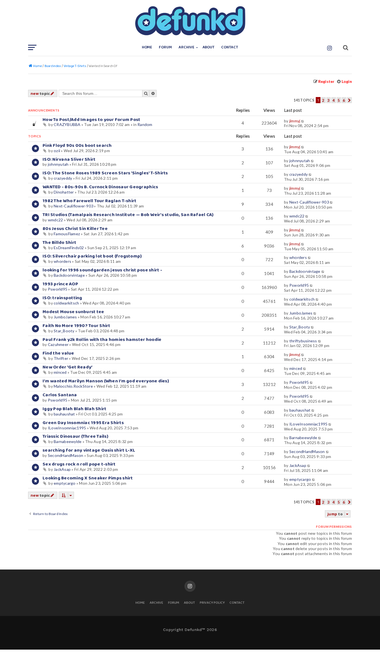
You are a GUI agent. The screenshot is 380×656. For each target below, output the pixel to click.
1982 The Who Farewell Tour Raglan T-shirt (90, 201)
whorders (62, 261)
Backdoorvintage (69, 275)
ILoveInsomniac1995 (67, 427)
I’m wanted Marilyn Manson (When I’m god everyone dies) (106, 381)
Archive (186, 47)
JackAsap (62, 469)
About (209, 47)
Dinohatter (64, 192)
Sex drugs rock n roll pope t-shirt (79, 464)
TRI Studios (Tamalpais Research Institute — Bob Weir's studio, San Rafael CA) (128, 215)
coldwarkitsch (66, 303)
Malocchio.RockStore (73, 386)
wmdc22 (55, 219)
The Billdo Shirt (59, 242)
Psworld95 (57, 289)
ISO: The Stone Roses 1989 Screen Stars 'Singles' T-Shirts (105, 173)
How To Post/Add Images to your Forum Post (91, 119)
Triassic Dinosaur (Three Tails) (75, 436)
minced (60, 372)
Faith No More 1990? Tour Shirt (76, 326)
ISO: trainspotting (62, 298)
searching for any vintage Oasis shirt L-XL (89, 450)
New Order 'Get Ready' (67, 367)
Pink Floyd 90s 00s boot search (77, 145)
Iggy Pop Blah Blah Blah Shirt (74, 409)
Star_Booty (64, 330)
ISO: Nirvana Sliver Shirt (69, 159)
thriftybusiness (303, 340)
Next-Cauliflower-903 (73, 206)
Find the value (58, 353)
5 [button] (339, 100)
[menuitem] (344, 81)
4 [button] (333, 100)
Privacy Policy (212, 603)
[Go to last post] (303, 120)
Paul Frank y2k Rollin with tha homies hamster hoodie (102, 339)
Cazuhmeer (58, 344)
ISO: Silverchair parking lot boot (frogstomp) (92, 256)
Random (144, 124)
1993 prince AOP (60, 284)
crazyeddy (63, 178)
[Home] (190, 21)
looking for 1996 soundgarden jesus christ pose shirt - (102, 270)
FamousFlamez (67, 233)
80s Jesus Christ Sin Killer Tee (75, 228)
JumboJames (65, 317)
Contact (229, 47)
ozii (57, 150)
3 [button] (328, 100)
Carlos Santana (60, 395)
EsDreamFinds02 (69, 247)
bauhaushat (64, 414)
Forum (165, 47)
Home (147, 47)
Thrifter (61, 358)
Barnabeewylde (68, 441)
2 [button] (323, 100)
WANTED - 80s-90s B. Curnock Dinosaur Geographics (100, 187)
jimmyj (294, 120)
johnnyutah (58, 164)
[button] (349, 100)
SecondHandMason (65, 455)
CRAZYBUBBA (67, 124)
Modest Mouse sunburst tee (73, 312)
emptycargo (65, 483)
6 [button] (344, 100)
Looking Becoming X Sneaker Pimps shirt (88, 478)
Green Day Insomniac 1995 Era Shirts (83, 423)
